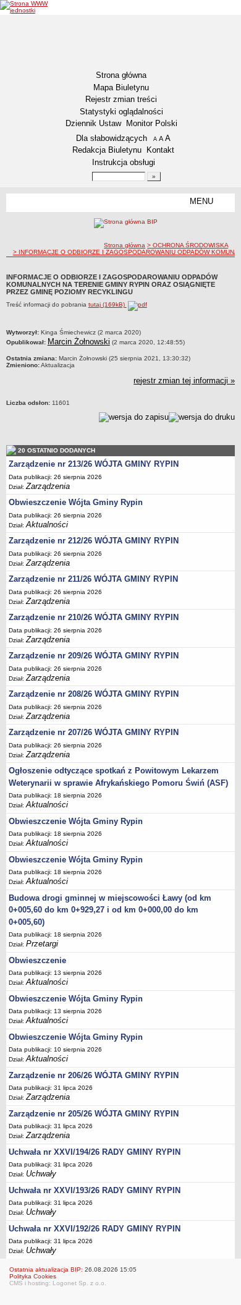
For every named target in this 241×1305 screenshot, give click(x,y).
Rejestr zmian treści (121, 99)
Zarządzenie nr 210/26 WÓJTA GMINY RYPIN (94, 617)
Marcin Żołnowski (79, 341)
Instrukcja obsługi (123, 162)
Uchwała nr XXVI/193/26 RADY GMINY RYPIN (94, 1190)
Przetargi (42, 943)
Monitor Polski (151, 123)
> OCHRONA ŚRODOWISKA (187, 245)
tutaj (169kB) (107, 304)
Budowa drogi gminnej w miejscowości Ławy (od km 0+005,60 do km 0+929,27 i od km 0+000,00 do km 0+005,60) (110, 910)
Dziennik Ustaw (93, 123)
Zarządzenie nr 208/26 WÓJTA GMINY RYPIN (94, 694)
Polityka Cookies (32, 1276)
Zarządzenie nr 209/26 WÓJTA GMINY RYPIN (94, 655)
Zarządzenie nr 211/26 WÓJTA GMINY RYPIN (93, 579)
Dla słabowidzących (111, 138)
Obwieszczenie (37, 960)
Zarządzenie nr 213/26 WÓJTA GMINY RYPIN (94, 464)
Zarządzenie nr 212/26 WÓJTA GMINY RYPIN (94, 540)
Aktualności (47, 524)
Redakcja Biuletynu (107, 150)
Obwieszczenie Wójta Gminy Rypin (76, 502)
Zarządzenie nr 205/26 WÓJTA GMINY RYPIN (94, 1113)
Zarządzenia (48, 486)
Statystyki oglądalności (121, 111)
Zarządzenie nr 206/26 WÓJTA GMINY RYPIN (94, 1075)
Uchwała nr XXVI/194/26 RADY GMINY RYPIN (94, 1152)
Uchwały (41, 1173)
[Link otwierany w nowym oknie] (25, 7)
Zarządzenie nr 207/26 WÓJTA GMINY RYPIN (94, 732)
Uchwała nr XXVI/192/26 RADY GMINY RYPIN (94, 1228)
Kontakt (160, 150)
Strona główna (121, 75)
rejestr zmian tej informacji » (184, 380)
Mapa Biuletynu (121, 87)
